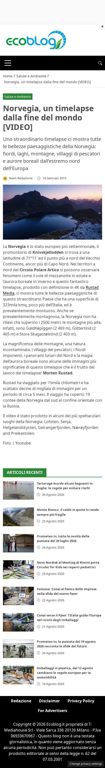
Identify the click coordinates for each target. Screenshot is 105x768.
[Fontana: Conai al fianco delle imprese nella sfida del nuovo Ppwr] (18, 596)
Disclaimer (49, 701)
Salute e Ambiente (17, 96)
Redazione (21, 701)
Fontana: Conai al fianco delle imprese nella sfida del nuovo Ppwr (67, 591)
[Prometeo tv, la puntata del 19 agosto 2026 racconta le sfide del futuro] (18, 648)
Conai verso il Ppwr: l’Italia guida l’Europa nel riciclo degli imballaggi (69, 617)
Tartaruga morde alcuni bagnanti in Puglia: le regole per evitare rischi (65, 485)
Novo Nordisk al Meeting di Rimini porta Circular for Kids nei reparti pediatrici (68, 564)
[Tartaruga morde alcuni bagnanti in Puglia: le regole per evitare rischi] (18, 490)
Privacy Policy (81, 701)
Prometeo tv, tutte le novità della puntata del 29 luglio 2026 (63, 538)
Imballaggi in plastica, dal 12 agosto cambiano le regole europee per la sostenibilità (65, 672)
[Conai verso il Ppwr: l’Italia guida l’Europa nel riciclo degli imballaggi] (18, 622)
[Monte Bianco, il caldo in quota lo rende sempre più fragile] (18, 516)
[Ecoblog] (36, 39)
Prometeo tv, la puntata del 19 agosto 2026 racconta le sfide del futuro (66, 643)
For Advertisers (52, 710)
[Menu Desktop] (8, 63)
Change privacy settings (86, 764)
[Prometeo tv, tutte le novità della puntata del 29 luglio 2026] (18, 543)
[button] (100, 63)
